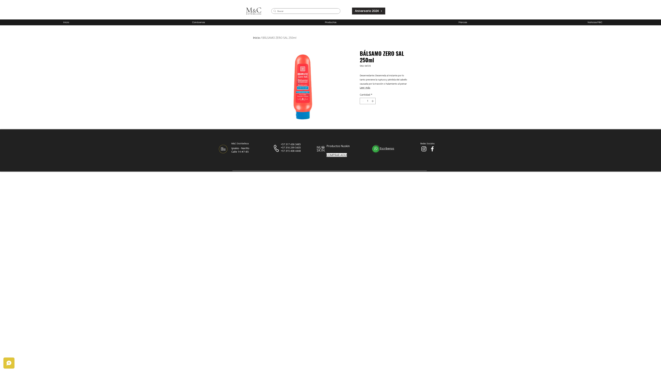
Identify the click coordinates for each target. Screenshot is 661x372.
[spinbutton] (368, 101)
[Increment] (373, 101)
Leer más (365, 87)
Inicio (256, 38)
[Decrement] (362, 101)
